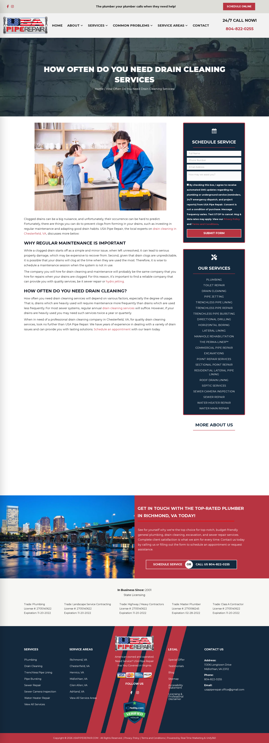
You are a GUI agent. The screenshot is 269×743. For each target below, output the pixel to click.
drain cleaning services (118, 308)
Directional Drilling (214, 319)
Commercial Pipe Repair (214, 347)
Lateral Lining (214, 330)
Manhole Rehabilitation (214, 336)
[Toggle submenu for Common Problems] (151, 25)
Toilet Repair (214, 285)
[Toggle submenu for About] (82, 25)
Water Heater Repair (214, 402)
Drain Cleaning (214, 291)
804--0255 (240, 28)
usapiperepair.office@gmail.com (224, 689)
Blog (171, 672)
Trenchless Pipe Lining (214, 302)
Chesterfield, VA (80, 666)
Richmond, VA (78, 659)
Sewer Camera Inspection (214, 391)
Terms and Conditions (205, 224)
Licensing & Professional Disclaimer (176, 697)
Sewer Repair (214, 397)
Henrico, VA (77, 672)
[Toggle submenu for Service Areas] (186, 25)
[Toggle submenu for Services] (107, 25)
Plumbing (214, 279)
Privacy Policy (232, 219)
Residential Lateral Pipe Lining (214, 372)
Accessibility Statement (175, 686)
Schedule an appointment (112, 329)
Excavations (214, 353)
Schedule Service (167, 564)
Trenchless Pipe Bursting (214, 313)
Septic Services (214, 385)
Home (99, 89)
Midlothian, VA (78, 678)
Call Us (213, 564)
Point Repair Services (214, 359)
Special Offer (176, 659)
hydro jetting (115, 281)
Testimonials (176, 666)
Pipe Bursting (32, 678)
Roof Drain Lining (214, 380)
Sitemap (173, 678)
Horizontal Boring (214, 325)
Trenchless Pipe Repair (214, 307)
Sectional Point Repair (214, 364)
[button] (7, 6)
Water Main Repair (214, 408)
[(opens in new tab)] (134, 712)
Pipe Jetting (214, 296)
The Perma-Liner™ (214, 342)
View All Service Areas (83, 698)
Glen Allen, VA (78, 685)
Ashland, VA (77, 691)
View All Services (34, 704)
